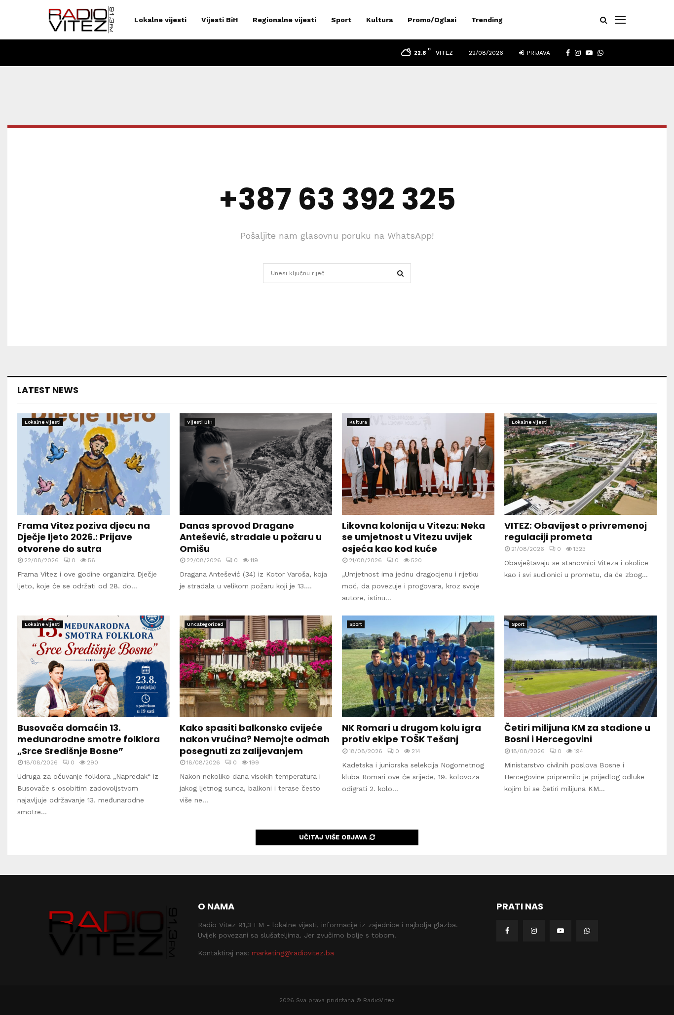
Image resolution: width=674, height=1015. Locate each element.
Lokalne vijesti (160, 20)
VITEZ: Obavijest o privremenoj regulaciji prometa (575, 531)
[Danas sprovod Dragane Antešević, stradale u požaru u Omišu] (256, 464)
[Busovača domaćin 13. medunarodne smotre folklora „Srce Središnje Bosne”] (93, 666)
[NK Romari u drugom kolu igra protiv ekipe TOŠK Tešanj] (418, 666)
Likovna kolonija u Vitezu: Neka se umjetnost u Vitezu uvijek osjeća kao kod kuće (413, 537)
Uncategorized (205, 624)
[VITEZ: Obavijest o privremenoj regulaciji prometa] (580, 464)
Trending (487, 20)
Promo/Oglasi (432, 20)
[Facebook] (507, 931)
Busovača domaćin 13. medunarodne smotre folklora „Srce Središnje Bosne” (88, 739)
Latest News (47, 390)
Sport (341, 20)
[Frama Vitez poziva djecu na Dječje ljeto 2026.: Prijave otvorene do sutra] (93, 464)
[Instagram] (534, 931)
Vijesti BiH (219, 20)
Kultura (379, 20)
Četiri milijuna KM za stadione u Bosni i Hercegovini (577, 733)
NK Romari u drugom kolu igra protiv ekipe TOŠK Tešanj (411, 733)
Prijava (537, 52)
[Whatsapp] (587, 931)
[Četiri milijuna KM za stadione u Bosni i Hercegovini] (580, 666)
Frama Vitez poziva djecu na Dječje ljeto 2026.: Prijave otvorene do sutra (83, 537)
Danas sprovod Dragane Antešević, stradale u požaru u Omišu (251, 537)
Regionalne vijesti (284, 20)
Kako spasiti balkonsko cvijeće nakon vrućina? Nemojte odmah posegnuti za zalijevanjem (255, 739)
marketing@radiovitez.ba (293, 953)
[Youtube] (560, 931)
